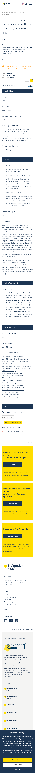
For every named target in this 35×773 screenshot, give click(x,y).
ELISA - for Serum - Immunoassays (12, 375)
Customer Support (10, 607)
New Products (8, 595)
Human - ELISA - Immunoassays (12, 373)
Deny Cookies (17, 764)
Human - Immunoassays (9, 383)
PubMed (30, 86)
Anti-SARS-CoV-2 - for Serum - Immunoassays (16, 364)
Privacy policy (8, 602)
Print (31, 442)
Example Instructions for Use (13, 431)
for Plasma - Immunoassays (10, 394)
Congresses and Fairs (11, 597)
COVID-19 (5, 337)
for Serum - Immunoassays (10, 392)
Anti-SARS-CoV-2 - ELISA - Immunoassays (15, 359)
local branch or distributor (21, 475)
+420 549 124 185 (24, 472)
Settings (17, 769)
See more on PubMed (22, 317)
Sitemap (6, 609)
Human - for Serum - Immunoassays (13, 385)
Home (10, 12)
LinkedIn (5, 620)
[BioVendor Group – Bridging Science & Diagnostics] (17, 648)
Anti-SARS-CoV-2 (7, 347)
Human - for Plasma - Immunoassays (13, 387)
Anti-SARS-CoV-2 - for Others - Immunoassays (16, 368)
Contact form (12, 504)
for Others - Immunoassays (10, 397)
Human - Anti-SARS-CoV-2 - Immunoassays (15, 361)
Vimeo (16, 620)
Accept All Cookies (17, 760)
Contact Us (7, 599)
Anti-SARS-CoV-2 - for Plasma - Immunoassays (16, 366)
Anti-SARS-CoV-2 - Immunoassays (12, 357)
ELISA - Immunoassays (9, 371)
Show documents (12, 422)
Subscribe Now (13, 536)
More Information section (12, 750)
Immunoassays (5, 14)
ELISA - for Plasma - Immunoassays (13, 378)
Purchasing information (11, 604)
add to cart (31, 80)
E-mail (13, 465)
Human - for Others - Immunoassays (13, 390)
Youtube (11, 620)
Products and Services (18, 12)
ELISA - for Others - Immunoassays (13, 380)
